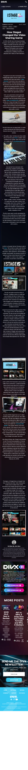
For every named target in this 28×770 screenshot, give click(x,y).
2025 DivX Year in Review (6, 615)
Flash (16, 137)
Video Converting (6, 634)
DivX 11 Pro (19, 578)
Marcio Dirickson (18, 641)
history (10, 26)
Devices (22, 690)
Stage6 (15, 26)
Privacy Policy (10, 702)
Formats (17, 635)
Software (13, 690)
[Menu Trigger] (26, 1)
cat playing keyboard (19, 141)
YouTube (6, 636)
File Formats (20, 633)
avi (15, 633)
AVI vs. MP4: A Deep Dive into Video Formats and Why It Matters (19, 618)
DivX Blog (22, 693)
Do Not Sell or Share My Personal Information (14, 703)
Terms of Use (18, 702)
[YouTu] (17, 699)
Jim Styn (5, 640)
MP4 (21, 635)
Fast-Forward (6, 630)
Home (5, 690)
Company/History (7, 24)
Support (13, 693)
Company (5, 26)
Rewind (6, 632)
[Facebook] (11, 699)
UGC (4, 28)
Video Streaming (10, 28)
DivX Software (6, 628)
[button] (22, 6)
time (5, 248)
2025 (6, 626)
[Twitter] (14, 699)
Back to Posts (6, 6)
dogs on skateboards (12, 100)
